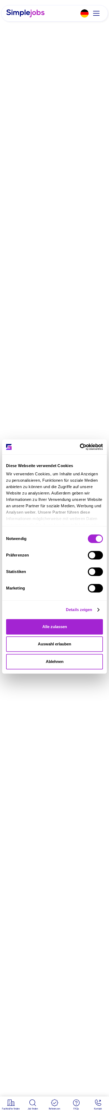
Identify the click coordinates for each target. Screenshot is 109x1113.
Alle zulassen (54, 626)
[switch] (95, 555)
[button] (84, 13)
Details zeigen (79, 609)
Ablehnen (54, 661)
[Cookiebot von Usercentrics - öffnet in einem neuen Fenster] (80, 446)
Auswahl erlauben (54, 644)
